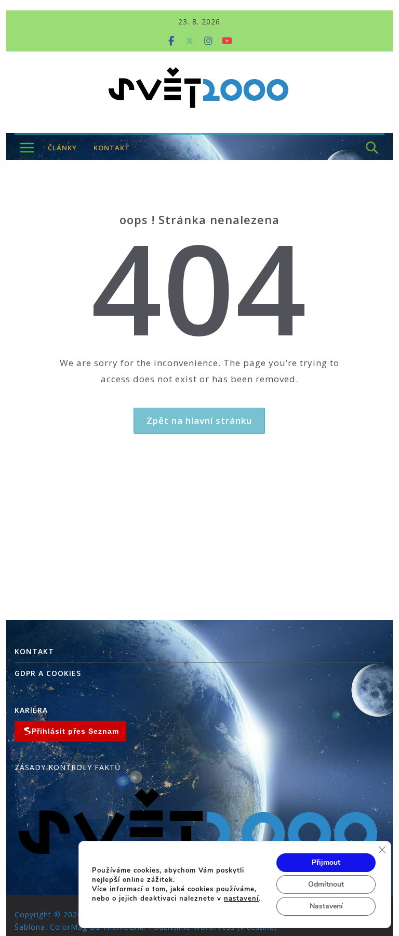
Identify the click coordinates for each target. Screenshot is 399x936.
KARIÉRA (31, 710)
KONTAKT (112, 147)
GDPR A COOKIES (48, 673)
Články (62, 147)
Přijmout (326, 862)
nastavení (241, 898)
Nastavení (326, 906)
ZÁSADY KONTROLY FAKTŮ (68, 767)
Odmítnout (326, 884)
